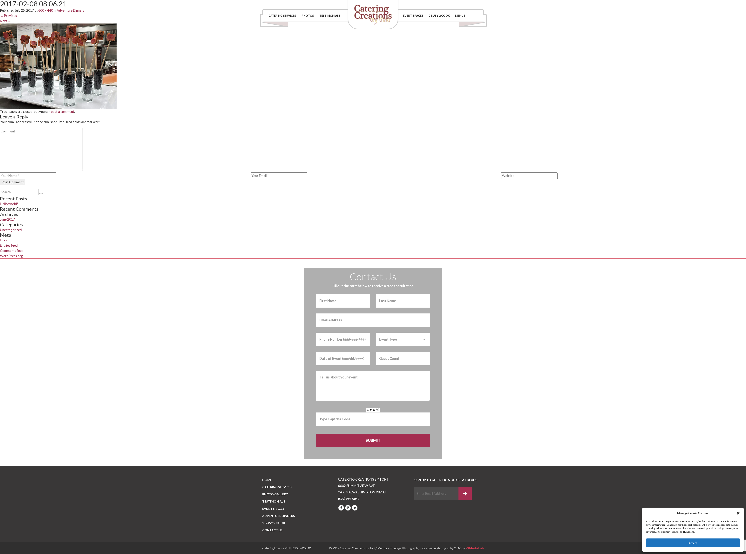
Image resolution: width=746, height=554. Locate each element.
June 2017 (7, 219)
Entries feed (9, 245)
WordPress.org (11, 256)
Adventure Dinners (278, 515)
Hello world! (9, 204)
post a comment (62, 112)
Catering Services (282, 15)
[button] (738, 513)
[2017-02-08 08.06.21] (58, 66)
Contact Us (427, 4)
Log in (4, 240)
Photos (308, 15)
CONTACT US (272, 530)
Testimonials (329, 15)
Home (267, 480)
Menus (460, 15)
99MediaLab (474, 548)
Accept (692, 543)
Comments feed (12, 251)
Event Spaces (413, 15)
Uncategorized (11, 230)
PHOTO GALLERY (275, 494)
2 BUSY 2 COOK (439, 15)
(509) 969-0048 (465, 4)
